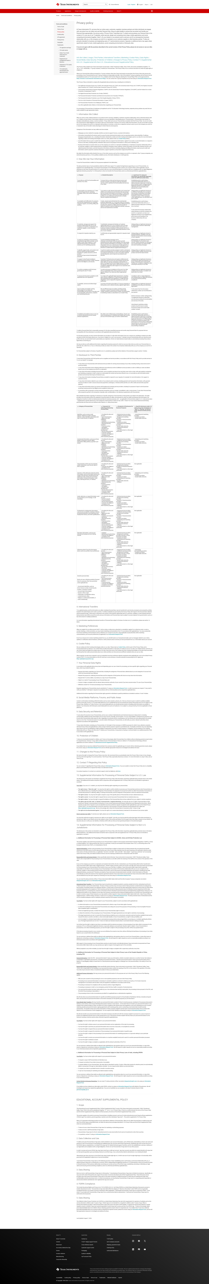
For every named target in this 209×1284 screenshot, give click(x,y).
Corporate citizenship (61, 1259)
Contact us (84, 1238)
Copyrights (60, 42)
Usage (90, 58)
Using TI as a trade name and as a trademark (64, 54)
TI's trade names (64, 50)
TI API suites (110, 1238)
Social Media (81, 60)
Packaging (84, 1250)
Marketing (124, 58)
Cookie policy (60, 34)
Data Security (91, 60)
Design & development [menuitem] (80, 11)
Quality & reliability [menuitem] (94, 11)
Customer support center (87, 1247)
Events (58, 1250)
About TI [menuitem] (119, 11)
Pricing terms (60, 39)
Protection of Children (105, 60)
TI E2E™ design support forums (89, 1241)
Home (57, 15)
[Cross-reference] (126, 11)
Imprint (120, 1277)
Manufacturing (60, 1256)
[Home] (67, 4)
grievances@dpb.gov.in (83, 1089)
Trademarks (60, 45)
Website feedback (111, 1277)
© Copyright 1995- (62, 1280)
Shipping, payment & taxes (113, 1244)
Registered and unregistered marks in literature (65, 60)
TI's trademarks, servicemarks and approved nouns (64, 70)
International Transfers (112, 58)
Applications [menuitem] (68, 11)
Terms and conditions (66, 15)
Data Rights (144, 58)
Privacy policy (60, 32)
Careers (58, 1241)
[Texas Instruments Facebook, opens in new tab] (139, 1241)
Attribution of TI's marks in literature (66, 65)
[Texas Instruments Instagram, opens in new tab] (133, 1241)
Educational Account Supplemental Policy (119, 62)
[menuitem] (152, 11)
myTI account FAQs (86, 1256)
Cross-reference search (87, 1244)
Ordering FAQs (110, 1247)
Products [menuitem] (58, 11)
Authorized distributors (112, 1250)
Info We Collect (82, 58)
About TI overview (60, 1238)
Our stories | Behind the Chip (63, 1247)
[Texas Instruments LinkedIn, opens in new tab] (133, 1250)
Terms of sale (60, 26)
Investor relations (60, 1253)
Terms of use (60, 29)
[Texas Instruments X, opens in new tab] (145, 1241)
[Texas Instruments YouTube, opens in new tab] (145, 1250)
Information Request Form (139, 1010)
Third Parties (98, 58)
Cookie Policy (134, 58)
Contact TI (137, 60)
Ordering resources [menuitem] (108, 11)
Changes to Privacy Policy (123, 60)
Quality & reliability (86, 1253)
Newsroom (59, 1244)
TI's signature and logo (65, 47)
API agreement (61, 37)
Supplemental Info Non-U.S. (93, 62)
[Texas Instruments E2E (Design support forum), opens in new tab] (139, 1250)
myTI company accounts (113, 1241)
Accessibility (59, 1277)
